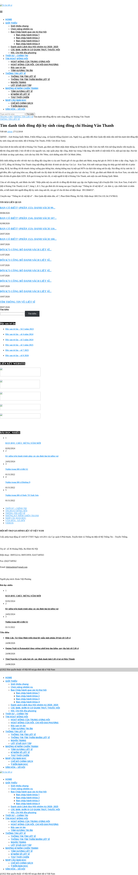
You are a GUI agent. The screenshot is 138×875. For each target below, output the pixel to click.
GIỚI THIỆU (11, 22)
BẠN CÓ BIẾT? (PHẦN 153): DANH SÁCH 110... (28, 228)
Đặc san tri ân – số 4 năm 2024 (19, 334)
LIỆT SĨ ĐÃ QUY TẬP (21, 85)
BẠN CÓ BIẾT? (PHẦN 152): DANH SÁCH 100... (28, 239)
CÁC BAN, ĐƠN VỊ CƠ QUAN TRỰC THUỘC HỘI (35, 49)
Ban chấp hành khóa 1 (27, 34)
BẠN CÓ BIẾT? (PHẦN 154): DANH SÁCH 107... (28, 218)
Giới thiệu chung (20, 25)
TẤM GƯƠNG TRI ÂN (22, 70)
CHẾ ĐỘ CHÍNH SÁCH (22, 103)
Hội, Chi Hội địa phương (23, 52)
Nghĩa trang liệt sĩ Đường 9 (17, 482)
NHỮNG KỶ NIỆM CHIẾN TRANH (22, 515)
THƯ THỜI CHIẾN (20, 97)
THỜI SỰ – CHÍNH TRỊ (16, 55)
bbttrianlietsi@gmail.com (16, 567)
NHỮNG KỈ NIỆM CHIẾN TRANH (21, 88)
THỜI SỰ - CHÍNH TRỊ (16, 508)
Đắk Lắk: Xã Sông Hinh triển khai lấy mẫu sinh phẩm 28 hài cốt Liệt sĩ (37, 638)
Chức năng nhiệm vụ (22, 28)
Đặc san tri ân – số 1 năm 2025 (19, 345)
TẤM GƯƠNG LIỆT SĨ (21, 91)
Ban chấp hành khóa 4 (27, 43)
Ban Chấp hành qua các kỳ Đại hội (29, 31)
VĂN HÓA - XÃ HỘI (15, 520)
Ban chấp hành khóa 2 (27, 37)
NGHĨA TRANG (18, 82)
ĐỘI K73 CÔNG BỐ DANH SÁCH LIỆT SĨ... (25, 249)
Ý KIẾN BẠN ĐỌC (19, 106)
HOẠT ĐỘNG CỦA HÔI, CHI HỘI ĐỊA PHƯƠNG (34, 64)
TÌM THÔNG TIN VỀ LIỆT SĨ (17, 301)
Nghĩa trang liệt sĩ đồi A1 (16, 469)
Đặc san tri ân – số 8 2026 (17, 355)
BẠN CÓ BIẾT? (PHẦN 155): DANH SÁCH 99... (27, 207)
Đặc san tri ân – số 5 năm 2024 (19, 340)
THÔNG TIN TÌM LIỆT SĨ (23, 76)
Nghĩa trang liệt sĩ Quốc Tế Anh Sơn (22, 495)
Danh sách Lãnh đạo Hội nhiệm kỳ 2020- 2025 (34, 46)
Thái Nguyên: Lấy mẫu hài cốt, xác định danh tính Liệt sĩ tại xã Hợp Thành (40, 659)
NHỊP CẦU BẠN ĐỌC (15, 100)
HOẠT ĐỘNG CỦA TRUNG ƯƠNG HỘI (30, 61)
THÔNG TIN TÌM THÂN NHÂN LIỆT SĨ (30, 79)
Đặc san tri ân (18, 67)
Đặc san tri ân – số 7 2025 (17, 350)
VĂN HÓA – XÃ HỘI (15, 109)
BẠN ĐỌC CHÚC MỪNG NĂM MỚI (23, 443)
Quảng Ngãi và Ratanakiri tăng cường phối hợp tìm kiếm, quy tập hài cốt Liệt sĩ (42, 648)
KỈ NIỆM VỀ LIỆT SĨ (20, 94)
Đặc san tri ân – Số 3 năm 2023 (19, 329)
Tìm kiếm (4, 309)
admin (10, 131)
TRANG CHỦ (6, 117)
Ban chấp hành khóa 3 (27, 40)
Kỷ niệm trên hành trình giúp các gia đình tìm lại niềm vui (31, 456)
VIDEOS (9, 523)
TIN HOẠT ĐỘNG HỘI (16, 58)
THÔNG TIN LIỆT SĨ (15, 73)
